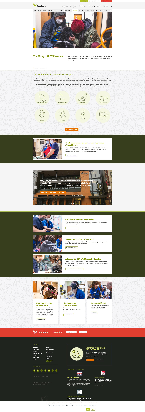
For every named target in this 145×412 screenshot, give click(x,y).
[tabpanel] (72, 187)
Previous (35, 187)
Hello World (45, 384)
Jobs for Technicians (49, 355)
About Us (35, 347)
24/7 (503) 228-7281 (95, 1)
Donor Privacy (45, 376)
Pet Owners (65, 6)
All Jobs (39, 10)
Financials (35, 355)
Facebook (34, 370)
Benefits (44, 10)
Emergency (107, 1)
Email (56, 370)
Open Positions (50, 349)
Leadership (35, 351)
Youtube (45, 370)
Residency (62, 10)
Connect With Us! (98, 303)
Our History (36, 349)
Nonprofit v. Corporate (49, 360)
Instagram (41, 370)
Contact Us (94, 312)
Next (109, 187)
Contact (105, 6)
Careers (99, 6)
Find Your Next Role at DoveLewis (44, 304)
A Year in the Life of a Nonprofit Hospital (83, 259)
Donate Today (90, 359)
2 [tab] (73, 203)
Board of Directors (37, 353)
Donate (85, 1)
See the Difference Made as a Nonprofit (74, 269)
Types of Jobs (87, 10)
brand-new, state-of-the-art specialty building (70, 183)
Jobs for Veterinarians (49, 352)
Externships (105, 10)
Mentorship (56, 10)
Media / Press (36, 357)
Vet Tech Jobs (98, 10)
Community (92, 6)
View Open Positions (41, 319)
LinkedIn (53, 370)
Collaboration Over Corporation (79, 219)
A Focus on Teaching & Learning (79, 239)
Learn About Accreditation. (99, 385)
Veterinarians (73, 6)
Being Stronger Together (71, 247)
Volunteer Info (99, 359)
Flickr (49, 370)
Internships (50, 10)
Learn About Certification (71, 385)
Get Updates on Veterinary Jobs (70, 304)
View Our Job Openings (71, 129)
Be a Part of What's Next (53, 192)
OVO (49, 382)
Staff (110, 10)
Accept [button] (88, 409)
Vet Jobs (92, 10)
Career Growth (68, 10)
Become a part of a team (43, 84)
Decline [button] (93, 409)
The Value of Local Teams (71, 155)
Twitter (38, 370)
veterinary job (78, 86)
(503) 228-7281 (83, 332)
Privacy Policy (36, 376)
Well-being (81, 10)
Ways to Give (82, 6)
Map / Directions (71, 332)
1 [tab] (71, 203)
